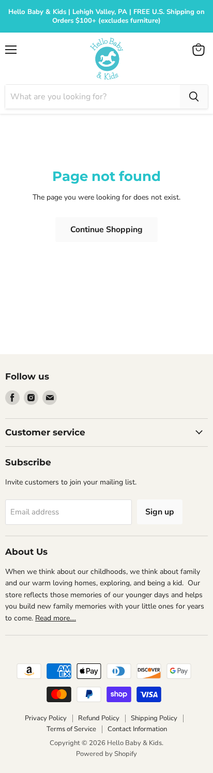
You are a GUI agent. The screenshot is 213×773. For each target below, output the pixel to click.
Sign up (159, 512)
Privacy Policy (46, 718)
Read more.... (55, 618)
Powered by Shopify (106, 754)
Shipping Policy (154, 718)
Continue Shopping (106, 229)
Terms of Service (71, 729)
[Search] (194, 97)
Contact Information (137, 729)
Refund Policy (98, 718)
